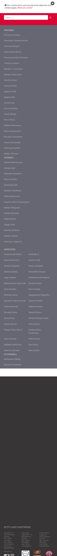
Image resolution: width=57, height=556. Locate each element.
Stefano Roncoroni (12, 125)
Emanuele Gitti (10, 185)
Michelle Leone (11, 295)
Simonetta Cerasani (37, 271)
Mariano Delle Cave (13, 74)
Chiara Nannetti (11, 306)
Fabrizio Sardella (11, 230)
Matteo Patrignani (12, 207)
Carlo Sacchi (34, 324)
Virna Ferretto (10, 289)
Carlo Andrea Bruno (12, 51)
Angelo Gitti (9, 97)
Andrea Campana (11, 265)
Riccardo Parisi (10, 312)
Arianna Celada (10, 271)
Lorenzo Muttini (35, 300)
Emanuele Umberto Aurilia (16, 40)
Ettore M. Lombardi (12, 364)
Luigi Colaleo (10, 277)
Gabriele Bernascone (13, 162)
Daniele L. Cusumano (13, 68)
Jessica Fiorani (10, 85)
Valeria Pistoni (34, 312)
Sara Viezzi (33, 344)
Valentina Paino (35, 306)
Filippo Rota (9, 224)
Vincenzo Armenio (12, 35)
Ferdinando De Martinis (39, 277)
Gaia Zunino (34, 350)
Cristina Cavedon (11, 63)
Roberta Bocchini (11, 260)
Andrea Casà (9, 168)
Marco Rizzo (9, 119)
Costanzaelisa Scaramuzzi (34, 331)
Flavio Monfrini (11, 108)
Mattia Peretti (10, 218)
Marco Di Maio (10, 179)
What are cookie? (25, 7)
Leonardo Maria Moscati (15, 300)
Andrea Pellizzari (11, 213)
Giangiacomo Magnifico (39, 295)
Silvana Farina (34, 283)
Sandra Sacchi (10, 324)
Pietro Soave (34, 338)
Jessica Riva (9, 318)
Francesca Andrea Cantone (16, 57)
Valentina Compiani (12, 173)
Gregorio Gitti (10, 91)
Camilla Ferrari (10, 80)
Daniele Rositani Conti (38, 318)
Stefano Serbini (11, 235)
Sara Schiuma (10, 338)
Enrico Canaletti (35, 265)
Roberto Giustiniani (12, 190)
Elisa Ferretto (34, 289)
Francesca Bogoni (12, 46)
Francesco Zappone (13, 241)
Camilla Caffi (34, 260)
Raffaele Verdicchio (12, 344)
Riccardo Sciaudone (13, 136)
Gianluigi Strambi (12, 148)
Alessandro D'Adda (12, 359)
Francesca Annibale (12, 254)
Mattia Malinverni (12, 196)
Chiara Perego (10, 114)
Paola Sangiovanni (12, 131)
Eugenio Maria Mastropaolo (16, 202)
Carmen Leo (9, 102)
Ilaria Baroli (33, 254)
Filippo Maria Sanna (13, 329)
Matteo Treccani (11, 153)
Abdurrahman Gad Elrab (15, 283)
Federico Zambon (12, 350)
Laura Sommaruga (12, 142)
